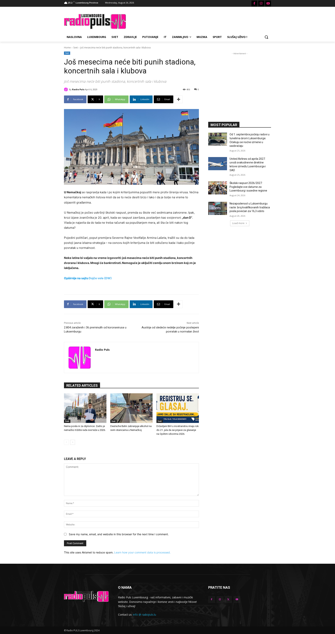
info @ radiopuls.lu (144, 614)
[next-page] (72, 442)
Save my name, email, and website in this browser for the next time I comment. (119, 534)
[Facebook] (254, 3)
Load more (238, 223)
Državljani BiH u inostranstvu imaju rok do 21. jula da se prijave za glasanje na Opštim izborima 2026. (177, 430)
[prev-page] (66, 442)
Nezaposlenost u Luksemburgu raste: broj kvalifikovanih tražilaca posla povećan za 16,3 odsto (250, 207)
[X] (228, 599)
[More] (178, 99)
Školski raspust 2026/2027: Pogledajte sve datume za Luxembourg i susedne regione (248, 186)
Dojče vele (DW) (100, 278)
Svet (75, 47)
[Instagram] (261, 3)
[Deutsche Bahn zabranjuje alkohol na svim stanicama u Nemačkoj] (131, 408)
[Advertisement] (196, 21)
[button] (266, 37)
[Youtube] (268, 3)
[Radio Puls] (66, 89)
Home (67, 47)
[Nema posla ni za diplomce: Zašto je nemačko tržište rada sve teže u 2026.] (85, 408)
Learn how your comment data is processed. (142, 552)
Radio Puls (78, 89)
